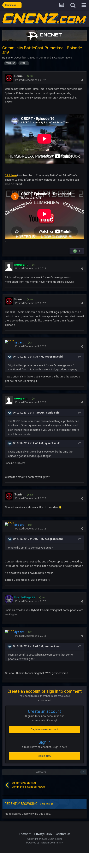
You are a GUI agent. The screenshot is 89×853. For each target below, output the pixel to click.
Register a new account (44, 729)
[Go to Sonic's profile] (9, 78)
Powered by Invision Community (44, 842)
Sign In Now (44, 755)
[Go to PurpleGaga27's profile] (9, 599)
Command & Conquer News (55, 57)
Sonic (9, 57)
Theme (24, 834)
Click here (11, 175)
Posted (30, 80)
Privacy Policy (43, 834)
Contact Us (63, 834)
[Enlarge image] (60, 507)
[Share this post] (82, 80)
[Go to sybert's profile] (10, 341)
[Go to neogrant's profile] (9, 266)
